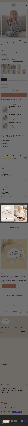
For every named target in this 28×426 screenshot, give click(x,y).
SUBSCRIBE (7, 218)
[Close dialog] (26, 205)
